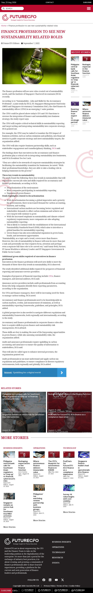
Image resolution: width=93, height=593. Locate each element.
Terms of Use (62, 586)
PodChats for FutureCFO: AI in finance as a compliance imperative (66, 415)
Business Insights (12, 448)
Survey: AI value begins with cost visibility (68, 497)
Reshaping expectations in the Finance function (69, 394)
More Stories (9, 527)
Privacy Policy (49, 586)
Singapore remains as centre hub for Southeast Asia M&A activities (23, 415)
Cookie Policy (74, 586)
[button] (89, 8)
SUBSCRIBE (87, 2)
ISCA (54, 148)
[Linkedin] (50, 580)
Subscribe (6, 590)
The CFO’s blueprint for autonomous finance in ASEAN (54, 465)
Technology (69, 448)
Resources (57, 557)
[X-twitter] (62, 580)
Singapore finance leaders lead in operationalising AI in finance (85, 466)
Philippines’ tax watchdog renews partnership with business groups (38, 502)
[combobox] (12, 8)
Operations (39, 448)
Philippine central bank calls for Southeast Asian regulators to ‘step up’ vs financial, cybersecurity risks (77, 76)
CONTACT (50, 2)
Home (3, 26)
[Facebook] (44, 580)
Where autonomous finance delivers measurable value (38, 466)
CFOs (51, 276)
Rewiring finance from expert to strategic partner (75, 115)
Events (55, 563)
